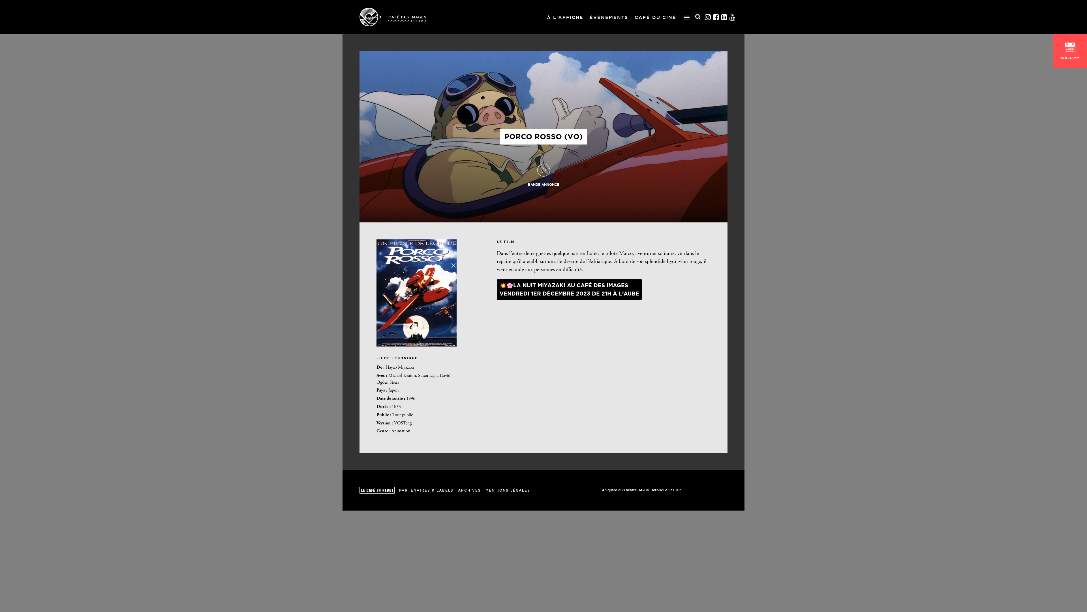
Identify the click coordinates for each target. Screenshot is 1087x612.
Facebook (716, 17)
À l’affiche (565, 17)
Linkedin (724, 17)
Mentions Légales (507, 490)
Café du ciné (655, 17)
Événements (609, 17)
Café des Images (393, 17)
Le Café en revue (377, 490)
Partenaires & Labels (426, 490)
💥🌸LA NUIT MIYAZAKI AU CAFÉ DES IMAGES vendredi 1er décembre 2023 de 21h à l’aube (569, 289)
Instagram (708, 17)
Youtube (732, 17)
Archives (469, 490)
